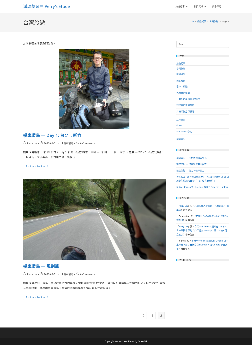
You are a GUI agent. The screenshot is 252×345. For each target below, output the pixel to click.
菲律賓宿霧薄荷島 (185, 105)
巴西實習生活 (183, 92)
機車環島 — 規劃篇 (41, 266)
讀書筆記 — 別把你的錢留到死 (191, 157)
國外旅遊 (180, 81)
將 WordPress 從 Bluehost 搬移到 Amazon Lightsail (202, 186)
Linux (179, 125)
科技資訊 (180, 120)
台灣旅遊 (180, 68)
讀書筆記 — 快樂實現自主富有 (191, 164)
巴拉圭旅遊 (182, 86)
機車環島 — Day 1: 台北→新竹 (52, 135)
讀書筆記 (180, 138)
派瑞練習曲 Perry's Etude (46, 6)
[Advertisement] (202, 285)
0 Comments (87, 143)
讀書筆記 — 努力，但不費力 (190, 170)
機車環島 (68, 143)
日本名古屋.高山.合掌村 (188, 98)
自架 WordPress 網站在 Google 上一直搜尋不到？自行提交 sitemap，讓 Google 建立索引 (201, 230)
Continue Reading (38, 166)
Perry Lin (32, 143)
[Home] (192, 21)
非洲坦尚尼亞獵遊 (185, 111)
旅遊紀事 (180, 63)
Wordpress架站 (184, 131)
